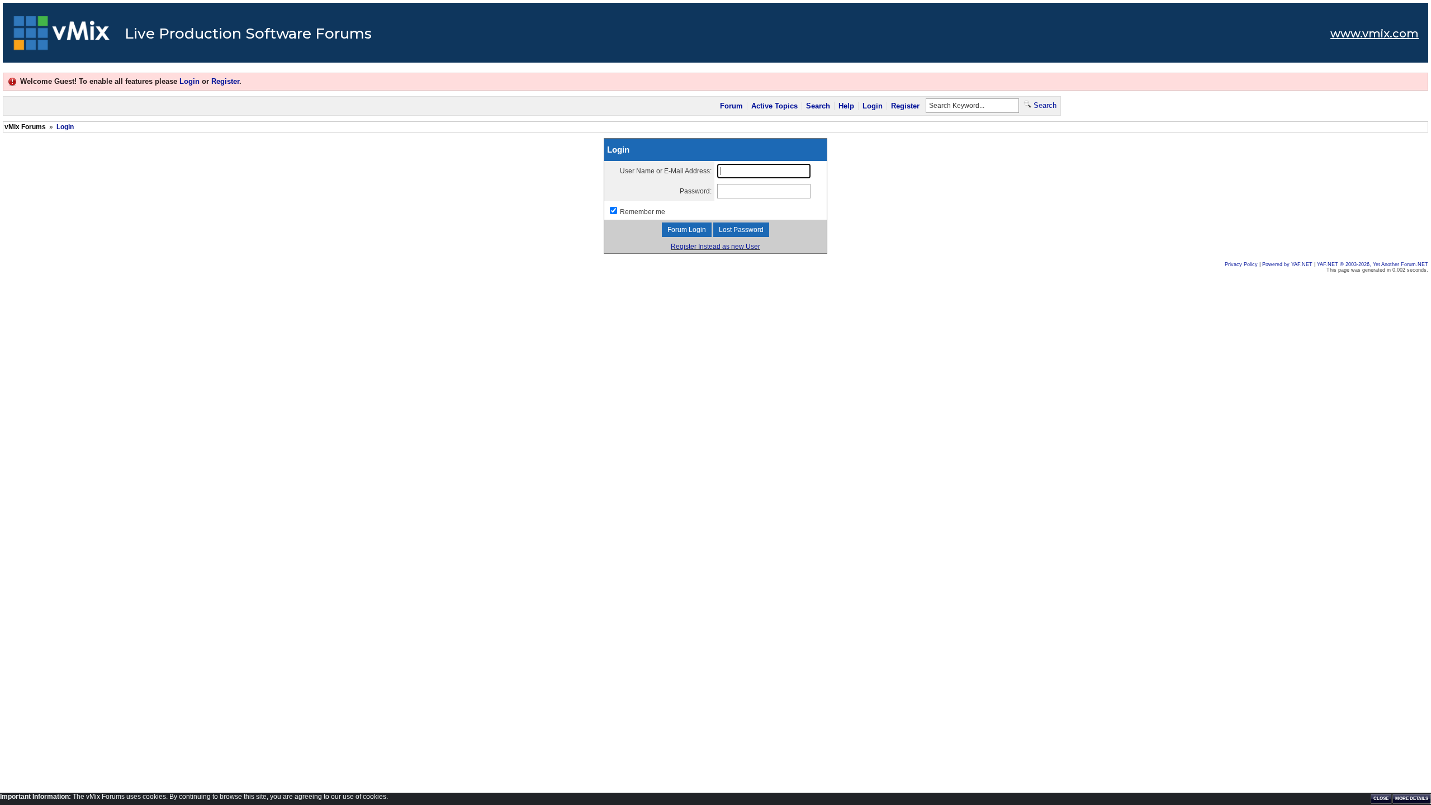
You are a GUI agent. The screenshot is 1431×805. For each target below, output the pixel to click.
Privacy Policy (1241, 264)
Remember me (642, 212)
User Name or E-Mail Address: (666, 171)
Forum (731, 106)
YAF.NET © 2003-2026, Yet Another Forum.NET (1372, 264)
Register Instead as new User (715, 246)
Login (189, 81)
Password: (696, 191)
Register (225, 81)
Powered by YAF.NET (1287, 264)
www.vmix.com (1374, 33)
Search (818, 106)
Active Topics (774, 106)
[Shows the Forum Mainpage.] (62, 36)
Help (846, 106)
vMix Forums (25, 127)
